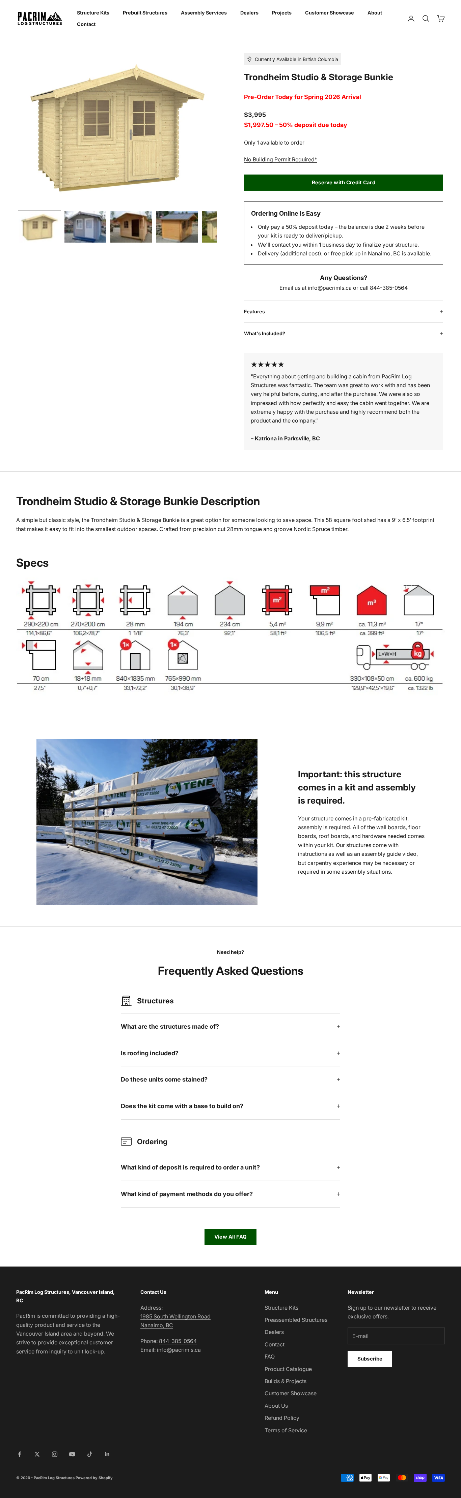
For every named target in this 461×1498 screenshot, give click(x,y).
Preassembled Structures (296, 1319)
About (375, 12)
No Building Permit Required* (280, 159)
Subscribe (369, 1358)
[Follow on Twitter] (37, 1454)
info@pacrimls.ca (179, 1349)
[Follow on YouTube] (72, 1454)
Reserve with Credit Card (343, 182)
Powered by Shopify (94, 1477)
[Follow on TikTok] (89, 1454)
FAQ (270, 1356)
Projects (282, 12)
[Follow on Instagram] (54, 1454)
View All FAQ (230, 1237)
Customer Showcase (329, 12)
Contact (86, 24)
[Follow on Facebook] (19, 1454)
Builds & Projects (285, 1381)
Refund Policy (282, 1417)
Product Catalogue (288, 1369)
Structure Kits (93, 12)
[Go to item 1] (39, 227)
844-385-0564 (178, 1341)
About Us (276, 1405)
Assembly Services (204, 12)
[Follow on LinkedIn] (107, 1454)
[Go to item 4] (177, 227)
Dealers (249, 12)
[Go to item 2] (85, 227)
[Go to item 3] (131, 227)
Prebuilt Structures (145, 12)
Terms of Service (286, 1430)
